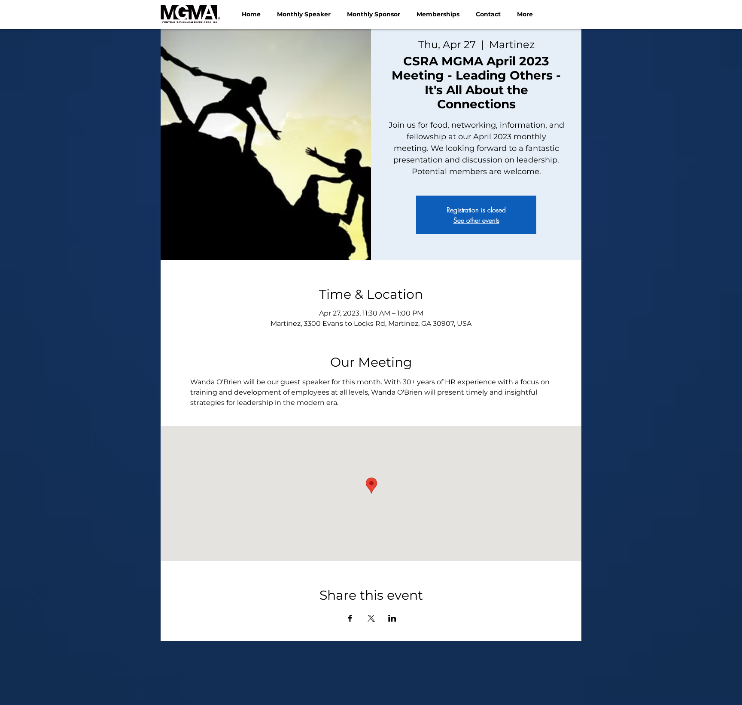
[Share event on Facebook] (350, 618)
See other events (476, 220)
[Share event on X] (371, 618)
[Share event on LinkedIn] (392, 618)
